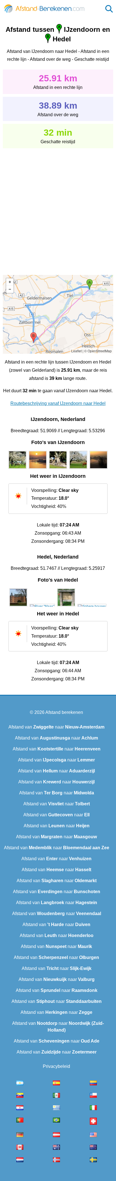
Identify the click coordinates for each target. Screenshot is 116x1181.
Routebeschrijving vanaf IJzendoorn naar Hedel (58, 403)
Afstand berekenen (64, 712)
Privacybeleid (56, 1066)
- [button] (10, 289)
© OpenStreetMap (98, 350)
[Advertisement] (58, 208)
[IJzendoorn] (17, 469)
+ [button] (10, 282)
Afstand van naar (56, 727)
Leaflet (76, 350)
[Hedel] (18, 606)
